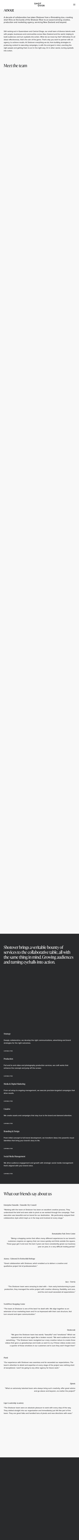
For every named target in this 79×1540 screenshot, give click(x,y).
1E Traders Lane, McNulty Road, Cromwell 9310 (56, 1501)
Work (9, 1501)
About (9, 1505)
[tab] (39, 1051)
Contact (10, 1517)
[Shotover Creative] (39, 4)
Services (10, 1509)
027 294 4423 (51, 1478)
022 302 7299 (52, 1476)
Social (9, 1513)
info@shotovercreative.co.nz (51, 1473)
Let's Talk (39, 1441)
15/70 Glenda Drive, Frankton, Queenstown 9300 (57, 1506)
